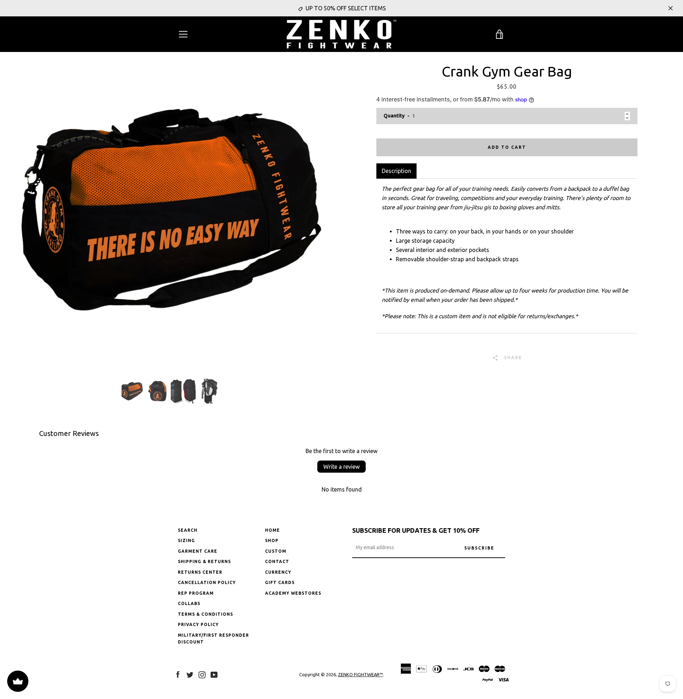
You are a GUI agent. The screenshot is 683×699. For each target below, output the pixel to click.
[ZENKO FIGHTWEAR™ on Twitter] (190, 674)
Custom (275, 551)
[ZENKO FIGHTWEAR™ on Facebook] (177, 674)
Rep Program (196, 593)
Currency (278, 572)
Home (272, 530)
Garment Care (197, 551)
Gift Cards (280, 582)
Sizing (186, 540)
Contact (277, 561)
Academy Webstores (293, 593)
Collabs (189, 603)
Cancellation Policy (207, 582)
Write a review (341, 466)
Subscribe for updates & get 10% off (416, 530)
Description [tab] (396, 171)
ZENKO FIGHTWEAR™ (360, 674)
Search (187, 530)
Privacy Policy (198, 624)
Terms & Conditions (205, 614)
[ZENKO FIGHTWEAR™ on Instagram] (202, 674)
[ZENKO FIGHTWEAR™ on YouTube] (214, 674)
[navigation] (183, 34)
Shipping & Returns (204, 561)
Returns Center (200, 572)
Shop (272, 540)
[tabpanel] (506, 255)
